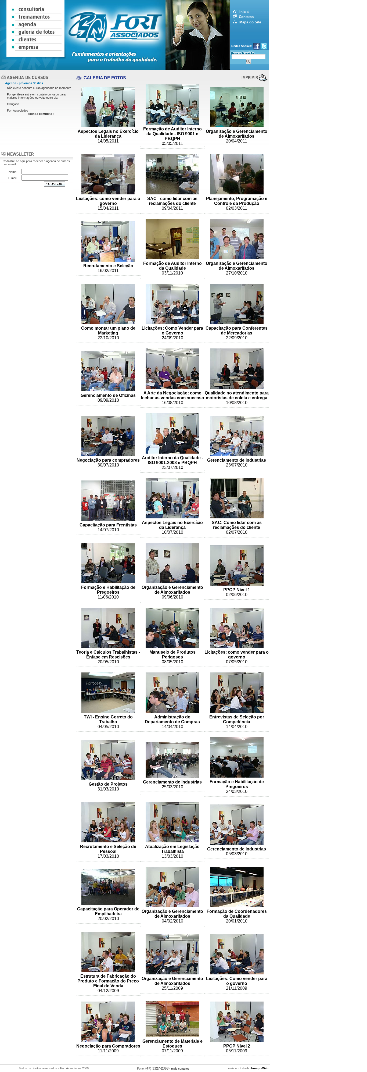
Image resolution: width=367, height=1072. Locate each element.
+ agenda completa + (40, 113)
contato (42, 94)
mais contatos (180, 1068)
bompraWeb (259, 1068)
